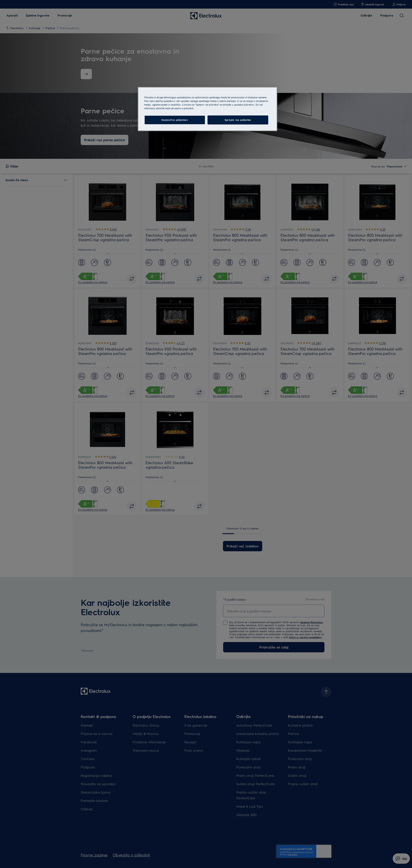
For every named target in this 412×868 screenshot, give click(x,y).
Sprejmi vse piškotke (238, 119)
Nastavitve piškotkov (174, 119)
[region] (207, 109)
